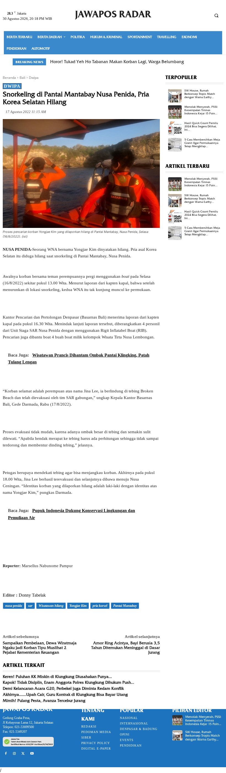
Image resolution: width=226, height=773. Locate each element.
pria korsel (100, 606)
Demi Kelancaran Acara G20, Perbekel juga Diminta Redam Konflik (63, 688)
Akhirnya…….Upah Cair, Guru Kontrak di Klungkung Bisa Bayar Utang (65, 694)
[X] (20, 621)
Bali (22, 77)
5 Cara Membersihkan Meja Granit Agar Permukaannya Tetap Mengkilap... (202, 143)
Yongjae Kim (78, 606)
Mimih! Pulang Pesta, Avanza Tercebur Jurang (44, 700)
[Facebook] (8, 621)
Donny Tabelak (32, 595)
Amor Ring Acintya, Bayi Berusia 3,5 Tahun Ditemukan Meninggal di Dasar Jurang (125, 647)
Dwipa (34, 77)
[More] (84, 621)
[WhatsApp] (46, 621)
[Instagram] (15, 754)
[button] (216, 15)
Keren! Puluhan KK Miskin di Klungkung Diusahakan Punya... (57, 676)
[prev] (201, 61)
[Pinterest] (33, 621)
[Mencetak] (71, 621)
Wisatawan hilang (51, 606)
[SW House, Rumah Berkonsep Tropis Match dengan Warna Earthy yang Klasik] (175, 96)
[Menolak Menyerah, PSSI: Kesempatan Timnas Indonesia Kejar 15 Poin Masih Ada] (175, 112)
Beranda (9, 77)
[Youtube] (32, 754)
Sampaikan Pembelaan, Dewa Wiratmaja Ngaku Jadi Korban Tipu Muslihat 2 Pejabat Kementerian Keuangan (40, 647)
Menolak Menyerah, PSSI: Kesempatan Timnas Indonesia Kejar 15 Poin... (201, 110)
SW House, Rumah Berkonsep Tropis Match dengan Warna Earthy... (199, 94)
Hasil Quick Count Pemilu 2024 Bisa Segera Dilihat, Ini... (201, 126)
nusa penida (13, 606)
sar (30, 606)
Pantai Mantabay (125, 606)
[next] (209, 61)
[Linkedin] (58, 621)
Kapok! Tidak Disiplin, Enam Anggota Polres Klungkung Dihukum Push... (68, 682)
